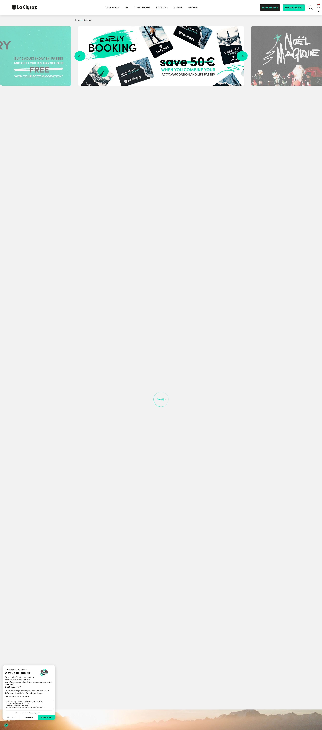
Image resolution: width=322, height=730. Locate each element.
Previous (79, 56)
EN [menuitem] (318, 7)
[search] (310, 7)
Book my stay (270, 7)
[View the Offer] (161, 56)
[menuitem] (318, 7)
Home (77, 20)
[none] (318, 7)
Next (242, 56)
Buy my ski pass (294, 7)
